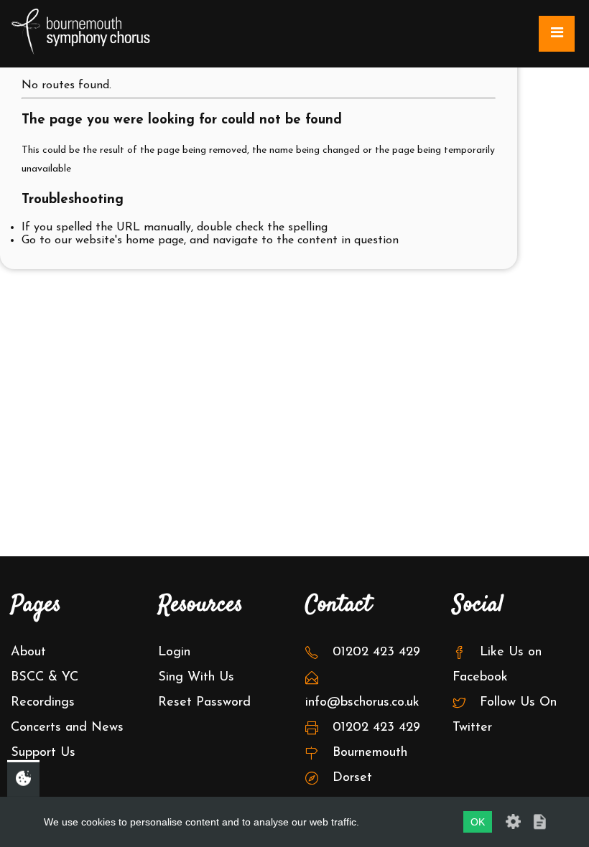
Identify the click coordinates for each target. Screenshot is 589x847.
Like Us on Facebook (497, 665)
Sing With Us (196, 677)
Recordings (43, 702)
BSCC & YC (44, 677)
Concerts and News (67, 727)
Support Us (43, 753)
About (28, 652)
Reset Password (204, 702)
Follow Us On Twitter (505, 715)
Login (174, 652)
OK (477, 822)
